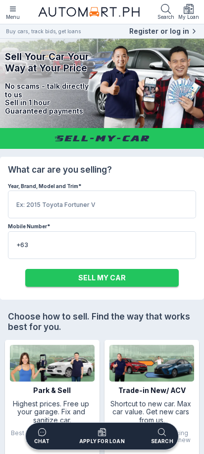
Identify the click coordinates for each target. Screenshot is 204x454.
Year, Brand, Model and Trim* (45, 186)
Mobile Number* (29, 226)
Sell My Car (102, 277)
